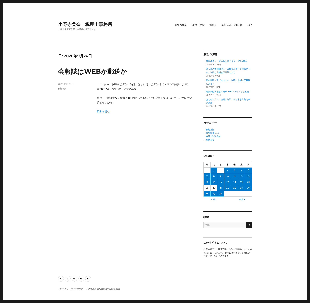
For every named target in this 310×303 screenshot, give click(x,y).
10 (227, 176)
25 (234, 187)
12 (241, 176)
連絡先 (213, 24)
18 (234, 182)
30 (220, 193)
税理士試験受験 (213, 136)
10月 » (242, 199)
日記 (249, 24)
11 (235, 176)
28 (207, 193)
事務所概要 (180, 24)
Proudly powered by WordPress (104, 289)
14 (207, 182)
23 (221, 187)
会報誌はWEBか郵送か (92, 71)
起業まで (210, 139)
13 (248, 176)
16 (221, 182)
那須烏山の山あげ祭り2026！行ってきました (227, 91)
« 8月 (213, 199)
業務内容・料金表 (232, 24)
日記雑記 (62, 88)
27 (248, 187)
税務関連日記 (212, 133)
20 (248, 182)
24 (227, 187)
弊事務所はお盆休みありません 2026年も (226, 61)
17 (228, 182)
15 (214, 182)
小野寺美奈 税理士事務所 (87, 24)
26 (241, 187)
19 (241, 182)
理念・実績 (198, 24)
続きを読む (103, 111)
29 (213, 193)
